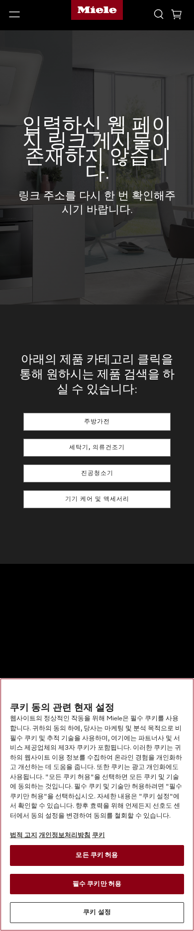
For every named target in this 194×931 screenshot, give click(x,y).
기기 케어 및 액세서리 (97, 499)
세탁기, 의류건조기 (97, 448)
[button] (32, 14)
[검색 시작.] (159, 13)
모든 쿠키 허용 (97, 855)
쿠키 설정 (97, 912)
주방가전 (97, 422)
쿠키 (98, 835)
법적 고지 (23, 835)
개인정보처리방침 (65, 835)
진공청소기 (97, 473)
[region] (97, 804)
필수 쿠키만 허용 (97, 884)
